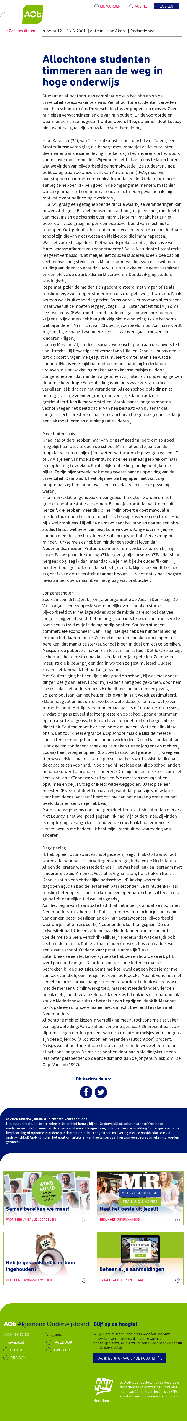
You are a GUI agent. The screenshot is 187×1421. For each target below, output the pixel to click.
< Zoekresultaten (20, 30)
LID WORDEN (110, 6)
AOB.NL (141, 6)
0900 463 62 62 (16, 1334)
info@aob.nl (13, 1342)
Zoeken (166, 6)
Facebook (62, 1342)
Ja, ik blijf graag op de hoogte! (126, 1358)
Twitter (61, 1349)
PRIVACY (17, 1357)
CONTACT (18, 1349)
